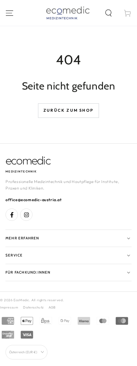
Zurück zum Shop (68, 110)
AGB (52, 307)
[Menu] (9, 13)
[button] (108, 13)
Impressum (9, 307)
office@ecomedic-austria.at (33, 199)
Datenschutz (33, 307)
